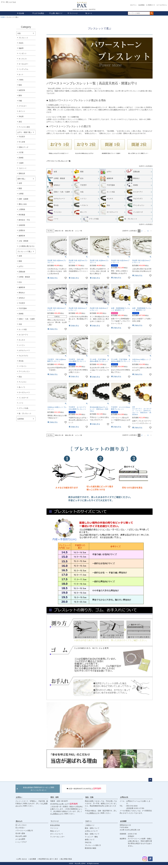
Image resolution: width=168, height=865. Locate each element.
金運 (20, 183)
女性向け (22, 298)
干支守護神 (23, 308)
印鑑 (20, 101)
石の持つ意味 (20, 833)
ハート (21, 403)
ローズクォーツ (24, 392)
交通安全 (22, 230)
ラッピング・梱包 (91, 837)
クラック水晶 (23, 408)
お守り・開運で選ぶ (24, 132)
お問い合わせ (22, 859)
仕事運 (21, 194)
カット (21, 74)
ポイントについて (56, 834)
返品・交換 (89, 797)
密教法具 (22, 173)
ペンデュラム (23, 69)
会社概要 (123, 821)
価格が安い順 (59, 231)
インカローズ (23, 398)
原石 (20, 122)
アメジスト (23, 382)
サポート (88, 821)
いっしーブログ (21, 842)
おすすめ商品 (39, 13)
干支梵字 (22, 137)
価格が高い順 (69, 231)
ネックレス (23, 59)
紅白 (20, 282)
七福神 (21, 163)
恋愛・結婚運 (23, 199)
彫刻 (20, 85)
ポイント (22, 111)
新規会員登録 (55, 825)
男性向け (22, 293)
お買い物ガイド (57, 13)
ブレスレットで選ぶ (24, 251)
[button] (151, 231)
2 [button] (141, 231)
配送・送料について (92, 828)
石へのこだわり (21, 825)
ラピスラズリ (23, 356)
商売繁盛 (22, 215)
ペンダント (23, 53)
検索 (151, 13)
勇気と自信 (23, 204)
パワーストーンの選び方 (24, 830)
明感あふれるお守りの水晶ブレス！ (59, 153)
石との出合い (20, 828)
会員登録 (141, 5)
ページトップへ (150, 780)
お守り (21, 266)
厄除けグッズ (23, 147)
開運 (20, 188)
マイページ (74, 13)
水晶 (19, 33)
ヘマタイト (23, 366)
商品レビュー (55, 831)
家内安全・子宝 (24, 220)
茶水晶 (21, 361)
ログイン (134, 5)
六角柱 (21, 80)
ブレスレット (23, 38)
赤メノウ (22, 387)
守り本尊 (22, 142)
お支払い (19, 797)
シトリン (22, 345)
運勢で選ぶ (21, 179)
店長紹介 (131, 836)
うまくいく (23, 168)
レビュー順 (78, 231)
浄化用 (21, 116)
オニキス (22, 340)
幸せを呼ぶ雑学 (21, 836)
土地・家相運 (23, 241)
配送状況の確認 (90, 848)
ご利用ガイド (151, 5)
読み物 (21, 13)
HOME (3, 17)
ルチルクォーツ (24, 350)
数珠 (20, 95)
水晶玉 (21, 43)
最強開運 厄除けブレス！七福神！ (111, 153)
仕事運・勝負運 (24, 277)
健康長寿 (22, 236)
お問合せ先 (124, 797)
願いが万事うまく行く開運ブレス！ (138, 153)
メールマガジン (162, 5)
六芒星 (21, 152)
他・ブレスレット (25, 413)
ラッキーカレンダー (57, 837)
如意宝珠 (22, 90)
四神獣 (21, 158)
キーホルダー (23, 64)
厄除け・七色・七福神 (27, 319)
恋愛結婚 (22, 272)
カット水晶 (23, 329)
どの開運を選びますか (27, 246)
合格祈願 (22, 225)
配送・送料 (55, 797)
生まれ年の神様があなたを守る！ (84, 153)
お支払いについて (91, 831)
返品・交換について (92, 834)
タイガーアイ (23, 335)
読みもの (19, 821)
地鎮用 (21, 48)
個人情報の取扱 (66, 859)
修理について (90, 839)
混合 (20, 377)
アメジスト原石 (24, 127)
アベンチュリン (24, 371)
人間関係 (22, 209)
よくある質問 (20, 839)
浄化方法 (88, 842)
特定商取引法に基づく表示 (48, 859)
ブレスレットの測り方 (93, 845)
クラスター (23, 106)
